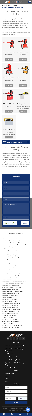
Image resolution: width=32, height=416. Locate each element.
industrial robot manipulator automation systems (13, 291)
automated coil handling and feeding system (12, 257)
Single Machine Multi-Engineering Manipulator (14, 364)
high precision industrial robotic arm (10, 261)
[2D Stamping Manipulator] (23, 95)
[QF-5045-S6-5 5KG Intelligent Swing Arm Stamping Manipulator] (8, 95)
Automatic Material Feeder (13, 357)
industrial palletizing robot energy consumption (12, 277)
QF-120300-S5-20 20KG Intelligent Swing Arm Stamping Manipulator (8, 78)
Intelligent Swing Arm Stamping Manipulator (14, 350)
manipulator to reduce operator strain (10, 253)
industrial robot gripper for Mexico (9, 279)
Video (6, 381)
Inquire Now (9, 59)
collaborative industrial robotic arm (10, 307)
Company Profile (9, 373)
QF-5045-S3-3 (23, 54)
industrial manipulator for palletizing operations (12, 267)
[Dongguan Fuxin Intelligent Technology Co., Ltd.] (11, 2)
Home (5, 5)
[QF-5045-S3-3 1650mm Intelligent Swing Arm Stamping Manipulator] (23, 43)
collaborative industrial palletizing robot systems (13, 242)
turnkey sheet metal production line (10, 238)
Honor (6, 378)
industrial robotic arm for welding (9, 299)
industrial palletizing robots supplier (10, 255)
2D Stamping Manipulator (23, 103)
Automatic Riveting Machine (13, 360)
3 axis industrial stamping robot (9, 271)
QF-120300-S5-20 (9, 80)
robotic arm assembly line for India (10, 289)
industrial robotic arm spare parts (9, 319)
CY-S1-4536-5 (23, 80)
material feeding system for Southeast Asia (12, 248)
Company (16, 371)
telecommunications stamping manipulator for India (14, 275)
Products (16, 343)
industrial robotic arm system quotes (10, 305)
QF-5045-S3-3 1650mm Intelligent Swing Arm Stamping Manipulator (23, 52)
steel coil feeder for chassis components (11, 240)
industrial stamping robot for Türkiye (10, 295)
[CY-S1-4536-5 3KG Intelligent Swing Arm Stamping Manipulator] (23, 69)
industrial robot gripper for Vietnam (9, 301)
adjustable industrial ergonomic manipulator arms (13, 246)
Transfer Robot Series (11, 368)
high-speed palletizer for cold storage (10, 327)
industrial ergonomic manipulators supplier (11, 273)
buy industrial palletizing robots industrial (11, 303)
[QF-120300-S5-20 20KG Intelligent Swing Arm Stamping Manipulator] (8, 69)
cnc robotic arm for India (7, 317)
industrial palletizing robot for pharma (10, 285)
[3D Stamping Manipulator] (8, 121)
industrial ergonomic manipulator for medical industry (14, 244)
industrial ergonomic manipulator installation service (14, 281)
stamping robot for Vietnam (8, 297)
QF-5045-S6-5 (8, 106)
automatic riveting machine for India (10, 263)
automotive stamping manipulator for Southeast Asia (14, 269)
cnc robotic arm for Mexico (8, 323)
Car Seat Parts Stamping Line (9, 315)
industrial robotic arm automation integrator (12, 325)
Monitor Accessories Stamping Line (10, 265)
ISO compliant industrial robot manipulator (11, 287)
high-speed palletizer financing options (11, 309)
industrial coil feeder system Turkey (10, 313)
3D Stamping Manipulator (9, 129)
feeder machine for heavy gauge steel (10, 321)
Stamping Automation (13, 5)
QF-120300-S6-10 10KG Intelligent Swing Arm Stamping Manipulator (8, 52)
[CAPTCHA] (10, 223)
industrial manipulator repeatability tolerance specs (13, 250)
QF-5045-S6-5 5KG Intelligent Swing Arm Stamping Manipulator (8, 103)
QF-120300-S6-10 (9, 54)
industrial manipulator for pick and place (11, 293)
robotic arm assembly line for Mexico (10, 311)
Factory (7, 376)
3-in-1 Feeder (9, 354)
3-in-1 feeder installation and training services (12, 283)
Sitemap (24, 410)
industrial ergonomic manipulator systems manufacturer (15, 259)
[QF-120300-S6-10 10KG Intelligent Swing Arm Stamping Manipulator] (8, 43)
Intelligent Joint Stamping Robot (14, 346)
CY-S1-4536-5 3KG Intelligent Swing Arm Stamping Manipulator (23, 78)
